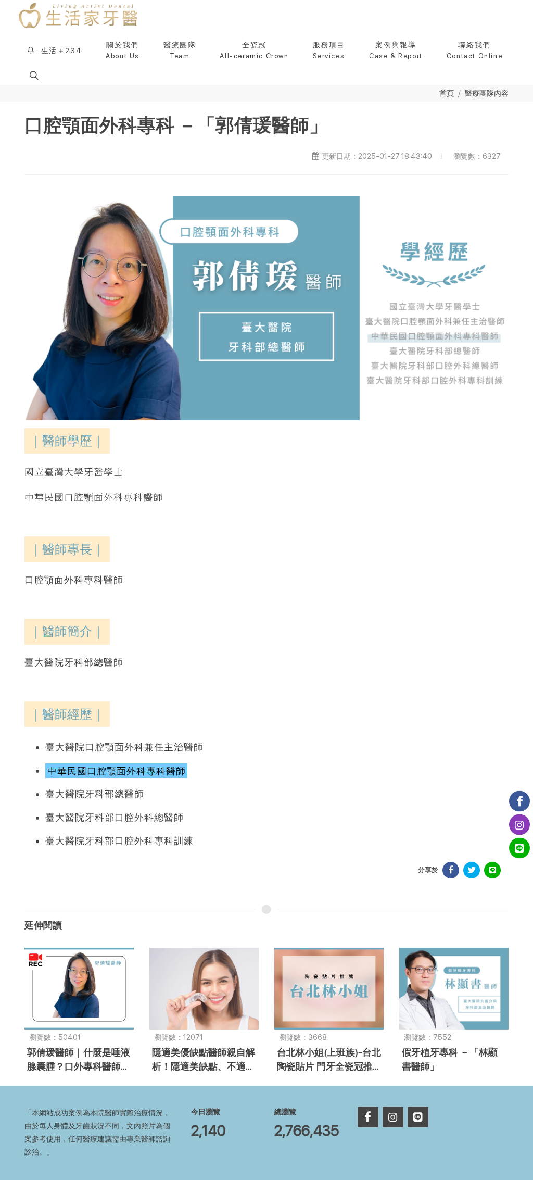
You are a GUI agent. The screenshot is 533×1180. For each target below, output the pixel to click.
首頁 (446, 93)
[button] (33, 75)
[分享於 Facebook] (450, 870)
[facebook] (368, 1117)
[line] (418, 1117)
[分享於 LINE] (492, 870)
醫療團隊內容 (487, 93)
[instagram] (393, 1117)
